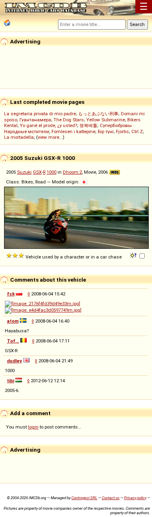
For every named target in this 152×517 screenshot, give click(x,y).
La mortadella (19, 137)
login (33, 427)
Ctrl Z (137, 131)
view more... (50, 137)
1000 (51, 172)
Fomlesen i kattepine (73, 131)
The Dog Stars (69, 120)
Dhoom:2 (72, 172)
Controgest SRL (84, 497)
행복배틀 (88, 125)
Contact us (111, 497)
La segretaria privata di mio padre (40, 113)
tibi (10, 380)
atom (13, 321)
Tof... (13, 341)
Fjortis (122, 131)
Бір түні (105, 131)
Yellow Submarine (105, 120)
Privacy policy (135, 497)
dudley (14, 361)
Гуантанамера (35, 120)
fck (11, 294)
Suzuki (24, 172)
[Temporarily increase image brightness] (134, 255)
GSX (37, 172)
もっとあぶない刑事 (98, 113)
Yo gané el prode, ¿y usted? (48, 125)
